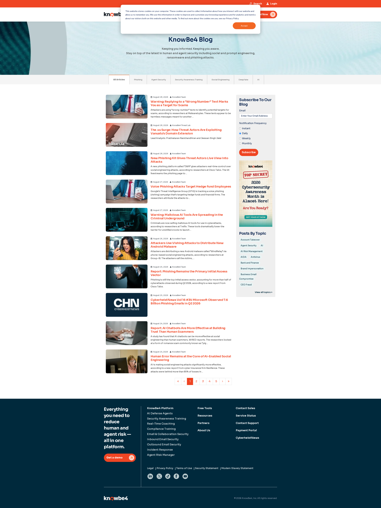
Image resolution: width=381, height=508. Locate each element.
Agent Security (158, 79)
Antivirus (255, 257)
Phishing (138, 79)
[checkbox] (255, 136)
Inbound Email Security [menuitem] (163, 439)
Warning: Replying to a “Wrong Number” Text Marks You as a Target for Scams (189, 103)
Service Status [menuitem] (246, 415)
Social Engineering (220, 79)
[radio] (255, 128)
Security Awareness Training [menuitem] (166, 418)
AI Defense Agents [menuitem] (160, 413)
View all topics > (263, 292)
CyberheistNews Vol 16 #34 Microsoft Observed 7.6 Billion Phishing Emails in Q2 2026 (189, 301)
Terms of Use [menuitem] (184, 468)
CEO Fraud (246, 284)
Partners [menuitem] (203, 423)
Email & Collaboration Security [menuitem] (168, 434)
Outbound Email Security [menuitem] (164, 444)
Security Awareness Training (189, 79)
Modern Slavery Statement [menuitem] (237, 468)
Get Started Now (258, 14)
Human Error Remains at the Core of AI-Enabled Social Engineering (191, 358)
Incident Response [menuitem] (160, 449)
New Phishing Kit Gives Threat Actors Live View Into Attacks (189, 160)
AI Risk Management (252, 251)
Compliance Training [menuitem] (161, 429)
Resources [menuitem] (204, 415)
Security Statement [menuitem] (206, 468)
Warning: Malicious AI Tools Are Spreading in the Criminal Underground (187, 216)
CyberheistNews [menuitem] (247, 437)
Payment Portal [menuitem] (246, 430)
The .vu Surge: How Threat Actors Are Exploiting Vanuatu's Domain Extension (186, 131)
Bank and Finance (250, 262)
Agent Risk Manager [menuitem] (161, 455)
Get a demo (114, 457)
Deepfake (243, 79)
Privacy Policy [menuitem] (165, 468)
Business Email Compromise (247, 276)
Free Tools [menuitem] (204, 408)
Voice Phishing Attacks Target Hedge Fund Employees (191, 186)
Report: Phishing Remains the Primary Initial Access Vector (189, 273)
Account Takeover (250, 239)
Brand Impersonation (252, 268)
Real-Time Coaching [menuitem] (161, 423)
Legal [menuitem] (150, 468)
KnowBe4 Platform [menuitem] (160, 408)
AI (258, 79)
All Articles (119, 79)
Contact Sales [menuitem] (245, 408)
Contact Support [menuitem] (247, 423)
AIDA (243, 257)
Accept (244, 25)
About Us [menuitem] (203, 430)
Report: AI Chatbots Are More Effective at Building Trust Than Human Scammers (188, 330)
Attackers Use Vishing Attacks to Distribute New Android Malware (187, 244)
